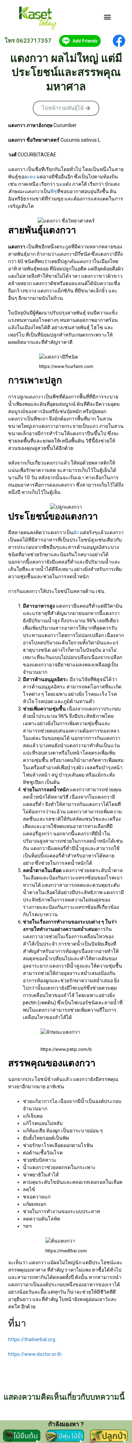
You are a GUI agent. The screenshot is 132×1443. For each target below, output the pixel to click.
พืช (53, 191)
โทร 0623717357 (28, 40)
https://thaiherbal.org (31, 1339)
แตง (31, 176)
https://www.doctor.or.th (35, 1354)
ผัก (76, 532)
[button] (107, 17)
